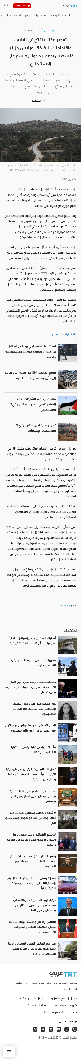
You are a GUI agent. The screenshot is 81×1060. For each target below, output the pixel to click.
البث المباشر (20, 6)
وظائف (24, 998)
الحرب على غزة (48, 30)
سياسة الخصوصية (39, 1005)
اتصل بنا (38, 998)
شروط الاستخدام (66, 1005)
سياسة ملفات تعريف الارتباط (59, 1012)
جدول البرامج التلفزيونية (62, 998)
